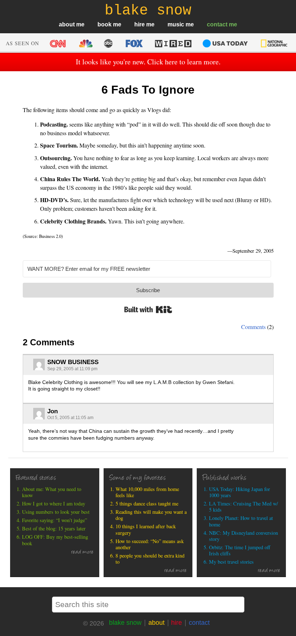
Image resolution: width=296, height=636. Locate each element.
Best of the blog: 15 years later (54, 528)
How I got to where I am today (53, 503)
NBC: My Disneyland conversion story (243, 536)
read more (82, 552)
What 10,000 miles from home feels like (147, 492)
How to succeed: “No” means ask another (150, 544)
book (104, 24)
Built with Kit (148, 309)
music (175, 24)
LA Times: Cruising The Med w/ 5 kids (243, 506)
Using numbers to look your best (56, 512)
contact (217, 24)
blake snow (125, 622)
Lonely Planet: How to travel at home (241, 521)
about (67, 24)
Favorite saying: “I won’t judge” (54, 520)
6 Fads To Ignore (148, 89)
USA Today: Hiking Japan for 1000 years (239, 492)
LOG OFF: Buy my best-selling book (55, 540)
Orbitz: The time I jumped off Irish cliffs (239, 550)
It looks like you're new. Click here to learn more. (148, 62)
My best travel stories (231, 562)
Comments (253, 326)
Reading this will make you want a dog (151, 515)
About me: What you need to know (51, 492)
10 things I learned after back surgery (146, 529)
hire (139, 24)
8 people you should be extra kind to (150, 558)
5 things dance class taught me (147, 503)
